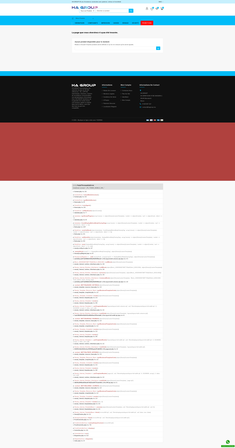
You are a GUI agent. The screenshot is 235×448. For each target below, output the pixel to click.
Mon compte (126, 100)
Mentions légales (108, 93)
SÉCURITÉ (135, 23)
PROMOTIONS (147, 23)
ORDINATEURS (79, 23)
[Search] (131, 11)
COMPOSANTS (93, 23)
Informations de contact (150, 85)
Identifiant (125, 97)
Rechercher (158, 48)
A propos (106, 100)
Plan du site (126, 93)
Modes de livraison (109, 90)
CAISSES (116, 23)
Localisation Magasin (110, 106)
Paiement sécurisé (109, 103)
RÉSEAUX (125, 23)
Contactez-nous (127, 90)
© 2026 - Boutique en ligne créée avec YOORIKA (87, 120)
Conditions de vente (109, 97)
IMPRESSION (105, 23)
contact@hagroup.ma (149, 107)
